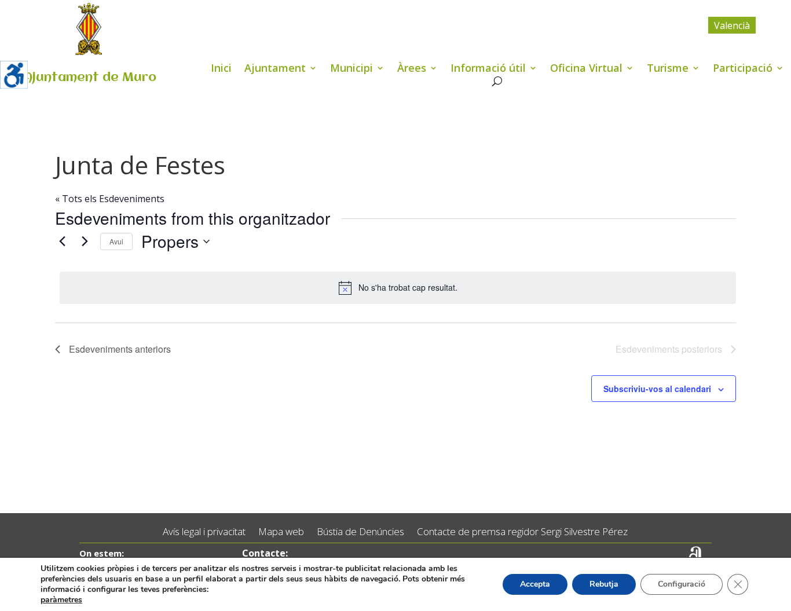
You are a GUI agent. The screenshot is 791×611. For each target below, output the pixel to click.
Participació (742, 69)
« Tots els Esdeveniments (109, 198)
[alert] (398, 288)
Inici (221, 69)
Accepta (535, 584)
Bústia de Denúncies (360, 532)
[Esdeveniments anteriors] (62, 241)
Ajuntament (275, 69)
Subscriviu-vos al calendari (657, 388)
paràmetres (61, 600)
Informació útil (488, 69)
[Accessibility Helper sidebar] (14, 75)
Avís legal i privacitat (204, 532)
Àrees (411, 69)
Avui (116, 241)
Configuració (681, 584)
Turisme (668, 69)
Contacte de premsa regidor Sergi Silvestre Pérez (522, 532)
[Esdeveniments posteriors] (84, 241)
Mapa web (281, 532)
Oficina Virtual (586, 69)
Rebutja (603, 584)
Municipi (351, 69)
